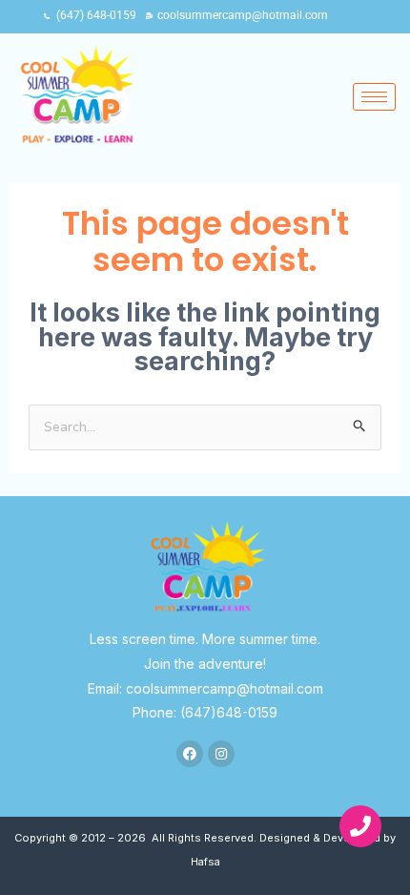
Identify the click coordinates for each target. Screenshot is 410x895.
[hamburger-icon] (374, 97)
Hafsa (205, 861)
